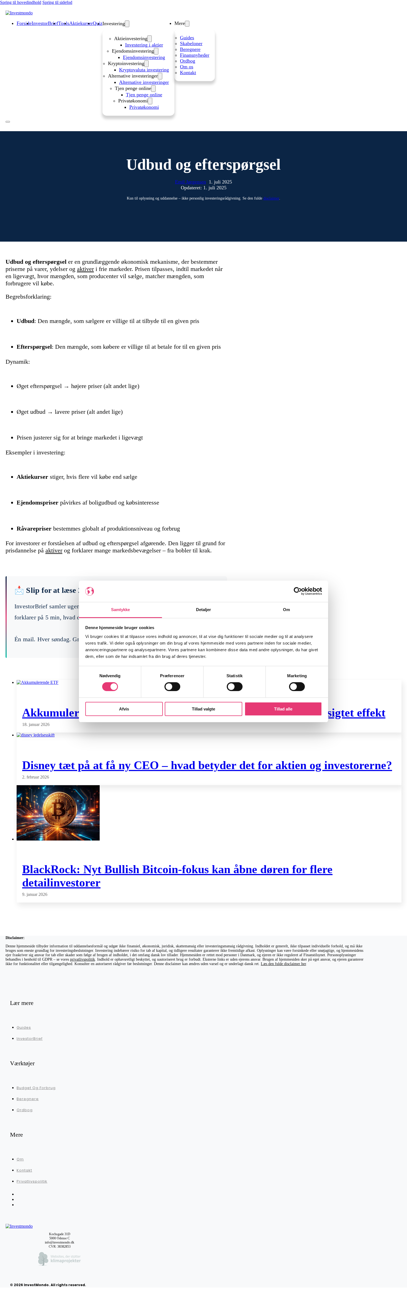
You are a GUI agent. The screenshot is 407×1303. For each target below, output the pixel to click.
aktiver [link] (85, 268)
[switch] (172, 686)
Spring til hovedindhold (20, 2)
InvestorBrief (30, 1038)
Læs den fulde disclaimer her (283, 964)
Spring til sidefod (57, 2)
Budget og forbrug (36, 1087)
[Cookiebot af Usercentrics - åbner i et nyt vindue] (298, 591)
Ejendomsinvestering (144, 57)
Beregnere (190, 49)
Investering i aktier (144, 45)
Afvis (124, 709)
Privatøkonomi (144, 107)
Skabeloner (191, 43)
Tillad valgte (203, 709)
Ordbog (187, 61)
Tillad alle (283, 709)
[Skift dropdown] (127, 23)
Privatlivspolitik (32, 1181)
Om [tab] (286, 609)
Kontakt (188, 72)
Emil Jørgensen (190, 182)
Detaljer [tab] (203, 609)
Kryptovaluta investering (144, 70)
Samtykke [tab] (120, 609)
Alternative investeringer (144, 82)
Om (20, 1159)
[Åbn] (8, 122)
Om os (186, 66)
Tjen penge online (144, 94)
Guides (187, 37)
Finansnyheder (194, 55)
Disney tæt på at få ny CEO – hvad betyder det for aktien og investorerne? (207, 765)
